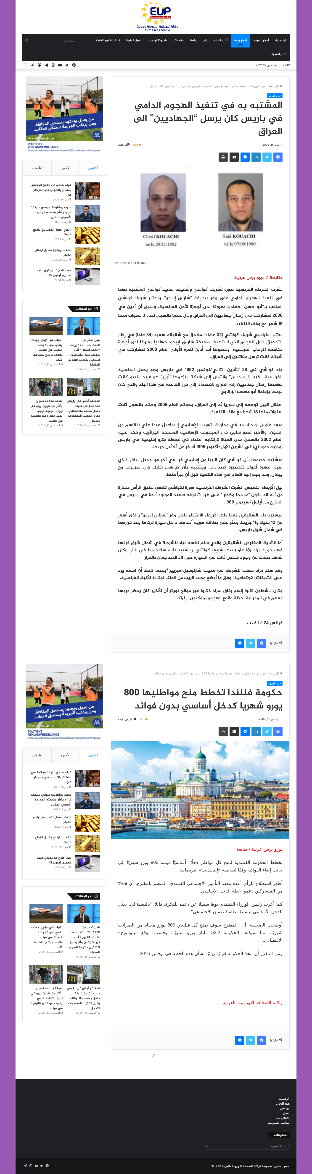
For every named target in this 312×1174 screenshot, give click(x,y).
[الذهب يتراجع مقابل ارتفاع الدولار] (87, 256)
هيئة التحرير (282, 1103)
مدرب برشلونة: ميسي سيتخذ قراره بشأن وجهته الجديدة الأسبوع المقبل (51, 212)
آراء (205, 40)
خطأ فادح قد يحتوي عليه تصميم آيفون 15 (54, 273)
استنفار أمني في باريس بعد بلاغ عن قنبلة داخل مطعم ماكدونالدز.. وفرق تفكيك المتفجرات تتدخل (83, 410)
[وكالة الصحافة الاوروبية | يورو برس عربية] (156, 17)
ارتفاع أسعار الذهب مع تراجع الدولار (52, 232)
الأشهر (93, 168)
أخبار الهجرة (279, 54)
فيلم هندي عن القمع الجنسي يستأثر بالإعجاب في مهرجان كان (51, 189)
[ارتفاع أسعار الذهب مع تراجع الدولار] (87, 235)
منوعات (179, 40)
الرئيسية (280, 40)
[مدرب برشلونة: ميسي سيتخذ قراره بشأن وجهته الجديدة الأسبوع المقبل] (87, 213)
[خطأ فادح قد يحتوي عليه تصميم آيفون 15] (87, 276)
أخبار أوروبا (240, 40)
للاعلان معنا (282, 1118)
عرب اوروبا (259, 86)
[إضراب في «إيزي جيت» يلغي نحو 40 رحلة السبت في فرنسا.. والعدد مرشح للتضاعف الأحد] (46, 326)
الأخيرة (65, 168)
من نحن (285, 1108)
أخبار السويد (261, 40)
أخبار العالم (220, 40)
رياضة (193, 40)
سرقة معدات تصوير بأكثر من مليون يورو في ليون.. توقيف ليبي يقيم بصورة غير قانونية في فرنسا (46, 410)
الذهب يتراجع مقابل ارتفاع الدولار (53, 252)
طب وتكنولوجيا (157, 40)
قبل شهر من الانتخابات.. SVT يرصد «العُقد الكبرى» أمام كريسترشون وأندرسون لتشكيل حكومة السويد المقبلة (84, 352)
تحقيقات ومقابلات (108, 40)
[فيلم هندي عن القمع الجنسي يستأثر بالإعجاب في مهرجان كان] (87, 191)
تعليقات (37, 168)
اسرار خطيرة (133, 40)
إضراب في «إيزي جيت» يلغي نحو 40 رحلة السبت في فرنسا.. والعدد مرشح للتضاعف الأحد (47, 349)
